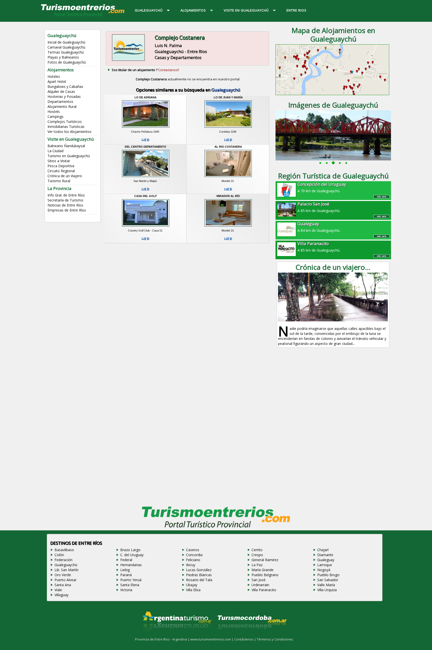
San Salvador (327, 579)
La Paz (257, 564)
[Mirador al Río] (228, 227)
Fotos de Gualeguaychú (67, 62)
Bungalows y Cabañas (65, 86)
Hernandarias (131, 564)
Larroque (324, 564)
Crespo (257, 554)
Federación (63, 559)
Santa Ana (62, 584)
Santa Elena (129, 584)
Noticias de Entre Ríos (65, 205)
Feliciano (193, 559)
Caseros (192, 549)
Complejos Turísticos (65, 121)
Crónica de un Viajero (65, 175)
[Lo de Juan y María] (228, 128)
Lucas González (199, 569)
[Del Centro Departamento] (146, 177)
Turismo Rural (59, 180)
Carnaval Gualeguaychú (66, 47)
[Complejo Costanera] (128, 60)
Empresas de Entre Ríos (67, 210)
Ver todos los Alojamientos (70, 131)
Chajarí (322, 549)
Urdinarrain (260, 584)
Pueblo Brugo (328, 574)
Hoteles (54, 76)
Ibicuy (190, 564)
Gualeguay (325, 559)
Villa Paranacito (264, 589)
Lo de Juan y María (228, 97)
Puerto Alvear (65, 579)
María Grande (263, 569)
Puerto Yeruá (131, 579)
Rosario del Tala (199, 579)
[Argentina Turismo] (176, 635)
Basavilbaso (64, 549)
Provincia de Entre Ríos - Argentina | (162, 639)
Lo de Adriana (145, 97)
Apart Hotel (57, 81)
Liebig (125, 569)
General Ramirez (265, 559)
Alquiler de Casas (61, 91)
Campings (56, 116)
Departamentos (60, 101)
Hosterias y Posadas (64, 96)
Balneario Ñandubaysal (66, 145)
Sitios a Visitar (59, 160)
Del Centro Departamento (145, 146)
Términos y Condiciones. (275, 639)
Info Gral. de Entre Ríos (66, 195)
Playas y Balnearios (63, 57)
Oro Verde (62, 574)
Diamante (325, 554)
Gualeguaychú (65, 564)
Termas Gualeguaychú (66, 52)
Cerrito (257, 549)
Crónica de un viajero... (333, 267)
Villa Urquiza (327, 589)
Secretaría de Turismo (65, 200)
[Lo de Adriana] (146, 128)
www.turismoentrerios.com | (212, 639)
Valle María (326, 584)
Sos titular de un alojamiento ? (145, 70)
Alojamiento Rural (62, 106)
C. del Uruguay (132, 554)
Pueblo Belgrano (265, 574)
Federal (126, 559)
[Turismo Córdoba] (251, 635)
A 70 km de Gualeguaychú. (322, 187)
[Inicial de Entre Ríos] (83, 16)
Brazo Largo (130, 549)
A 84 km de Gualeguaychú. (319, 227)
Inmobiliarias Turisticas (66, 126)
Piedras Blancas (199, 574)
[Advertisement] (188, 285)
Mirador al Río (228, 195)
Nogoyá (323, 569)
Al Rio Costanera (228, 146)
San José (259, 579)
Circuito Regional (61, 170)
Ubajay (191, 584)
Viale (58, 589)
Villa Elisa (193, 589)
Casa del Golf (145, 195)
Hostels (54, 111)
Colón (59, 554)
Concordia (194, 554)
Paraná (126, 574)
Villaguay (61, 594)
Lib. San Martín (66, 569)
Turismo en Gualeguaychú (69, 155)
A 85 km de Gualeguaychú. (319, 207)
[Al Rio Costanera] (228, 177)
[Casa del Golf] (146, 227)
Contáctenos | (245, 639)
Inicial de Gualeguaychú (66, 42)
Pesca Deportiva (61, 165)
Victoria (126, 589)
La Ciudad (56, 150)
